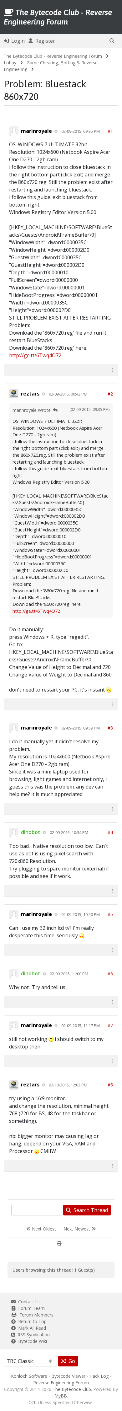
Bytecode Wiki (31, 1341)
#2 (110, 394)
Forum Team (30, 1308)
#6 (110, 974)
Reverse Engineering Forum (61, 1383)
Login (17, 40)
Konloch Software (29, 1376)
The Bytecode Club (72, 1389)
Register (44, 40)
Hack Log (99, 1376)
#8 (110, 1085)
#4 (110, 832)
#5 (110, 914)
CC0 (32, 1402)
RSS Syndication (32, 1335)
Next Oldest (43, 1229)
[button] (112, 40)
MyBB (60, 1396)
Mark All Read (31, 1328)
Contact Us (28, 1302)
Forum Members (35, 1315)
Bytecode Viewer (68, 1376)
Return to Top (31, 1321)
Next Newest (77, 1229)
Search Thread (89, 1210)
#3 (110, 728)
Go (70, 1361)
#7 (110, 1025)
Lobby (10, 63)
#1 (110, 131)
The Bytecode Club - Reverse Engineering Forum (53, 56)
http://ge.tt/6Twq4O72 (35, 355)
